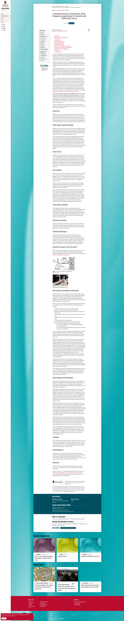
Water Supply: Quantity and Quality (44, 36)
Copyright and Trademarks (75, 614)
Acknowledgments (43, 58)
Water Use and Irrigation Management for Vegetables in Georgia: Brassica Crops (44, 558)
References (42, 60)
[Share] (89, 29)
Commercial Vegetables (60, 10)
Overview (31, 603)
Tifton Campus (77, 603)
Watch (4, 28)
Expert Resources (58, 6)
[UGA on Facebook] (56, 619)
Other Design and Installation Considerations (43, 52)
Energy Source (42, 38)
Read (4, 24)
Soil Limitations (43, 39)
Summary (42, 32)
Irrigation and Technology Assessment (90, 556)
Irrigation (66, 6)
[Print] (89, 31)
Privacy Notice (21, 614)
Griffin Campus (77, 604)
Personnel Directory (44, 601)
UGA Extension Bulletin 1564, (65, 91)
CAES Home (31, 601)
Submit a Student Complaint (96, 614)
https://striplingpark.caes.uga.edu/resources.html (65, 472)
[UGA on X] (58, 619)
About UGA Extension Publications (68, 527)
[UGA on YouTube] (61, 619)
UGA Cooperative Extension (80, 601)
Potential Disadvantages (42, 47)
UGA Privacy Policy (74, 615)
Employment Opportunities (75, 613)
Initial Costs (42, 34)
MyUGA (52, 615)
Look (4, 26)
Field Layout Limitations (42, 44)
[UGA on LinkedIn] (63, 619)
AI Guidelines (42, 606)
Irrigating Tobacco (62, 556)
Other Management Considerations (43, 55)
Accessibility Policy (43, 604)
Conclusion (42, 57)
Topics (63, 6)
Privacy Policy (42, 603)
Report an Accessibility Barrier (96, 613)
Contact (2, 21)
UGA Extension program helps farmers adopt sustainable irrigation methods (90, 586)
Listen (4, 30)
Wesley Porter (65, 30)
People (2, 17)
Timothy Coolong (57, 30)
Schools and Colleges (53, 613)
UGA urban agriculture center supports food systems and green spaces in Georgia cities (44, 587)
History (30, 604)
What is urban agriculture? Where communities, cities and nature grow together (66, 588)
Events (2, 19)
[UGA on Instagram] (59, 619)
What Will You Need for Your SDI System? (44, 49)
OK (4, 618)
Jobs (30, 607)
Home (53, 6)
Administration (32, 606)
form (14, 615)
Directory (52, 614)
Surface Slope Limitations (42, 42)
